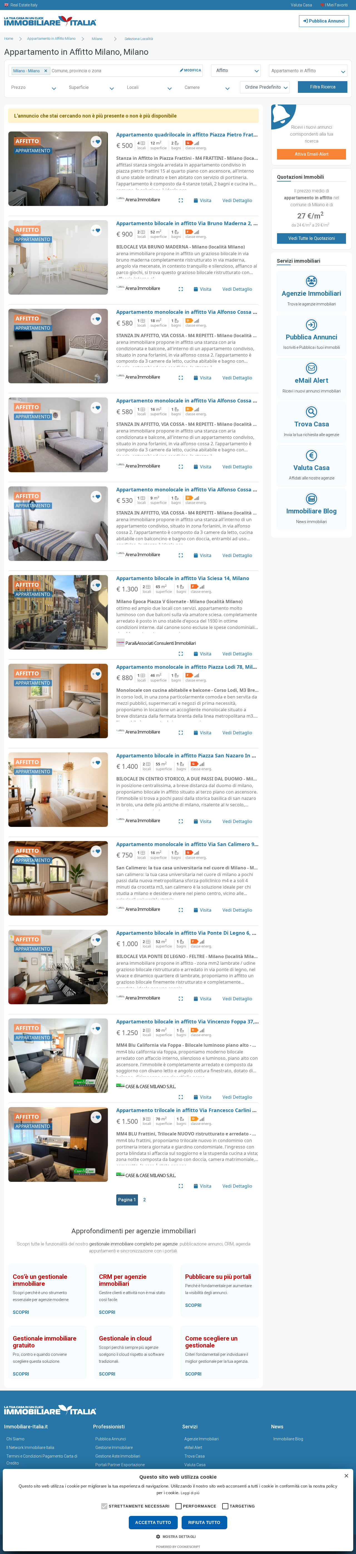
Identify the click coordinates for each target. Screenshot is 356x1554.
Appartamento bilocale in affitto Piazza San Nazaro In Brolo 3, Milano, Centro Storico (221, 755)
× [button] (346, 1476)
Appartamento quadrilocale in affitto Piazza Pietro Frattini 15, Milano (202, 134)
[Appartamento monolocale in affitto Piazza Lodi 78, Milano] (58, 701)
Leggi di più (190, 1493)
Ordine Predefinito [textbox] (263, 87)
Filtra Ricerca (322, 86)
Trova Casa (194, 1456)
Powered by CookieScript (178, 1546)
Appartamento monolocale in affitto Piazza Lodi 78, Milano (189, 666)
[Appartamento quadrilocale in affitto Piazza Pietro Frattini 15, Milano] (58, 168)
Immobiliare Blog (288, 1439)
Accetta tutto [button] (153, 1522)
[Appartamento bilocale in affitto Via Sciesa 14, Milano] (58, 612)
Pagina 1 (127, 1199)
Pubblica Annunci (326, 21)
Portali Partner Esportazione (120, 1465)
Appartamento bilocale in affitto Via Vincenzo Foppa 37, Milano (194, 1021)
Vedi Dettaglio (237, 200)
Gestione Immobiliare (114, 1447)
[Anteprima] (180, 200)
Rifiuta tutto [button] (204, 1522)
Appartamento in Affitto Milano (51, 38)
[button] (103, 1505)
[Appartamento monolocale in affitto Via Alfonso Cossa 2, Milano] (58, 346)
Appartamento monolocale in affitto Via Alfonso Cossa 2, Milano (195, 312)
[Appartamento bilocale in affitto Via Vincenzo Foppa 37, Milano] (58, 1055)
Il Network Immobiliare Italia (30, 1447)
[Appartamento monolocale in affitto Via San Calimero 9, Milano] (58, 878)
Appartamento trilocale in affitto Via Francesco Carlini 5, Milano (195, 1110)
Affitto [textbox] (222, 70)
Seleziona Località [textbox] (139, 39)
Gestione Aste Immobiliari (117, 1456)
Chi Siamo (15, 1439)
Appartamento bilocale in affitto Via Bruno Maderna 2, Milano (193, 223)
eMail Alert (193, 1447)
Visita (205, 200)
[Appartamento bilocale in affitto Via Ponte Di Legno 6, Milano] (58, 967)
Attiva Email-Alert (311, 154)
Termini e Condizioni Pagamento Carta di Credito (41, 1459)
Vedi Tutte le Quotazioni (311, 238)
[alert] (178, 1510)
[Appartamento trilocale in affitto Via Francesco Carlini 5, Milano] (58, 1144)
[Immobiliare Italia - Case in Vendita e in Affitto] (50, 19)
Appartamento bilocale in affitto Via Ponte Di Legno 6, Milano (192, 932)
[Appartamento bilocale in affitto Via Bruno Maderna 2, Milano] (58, 257)
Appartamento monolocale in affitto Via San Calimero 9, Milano (195, 844)
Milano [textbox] (97, 39)
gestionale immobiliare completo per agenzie (133, 1244)
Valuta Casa (195, 1465)
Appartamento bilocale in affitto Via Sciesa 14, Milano (182, 578)
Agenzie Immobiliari (201, 1439)
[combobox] (99, 39)
